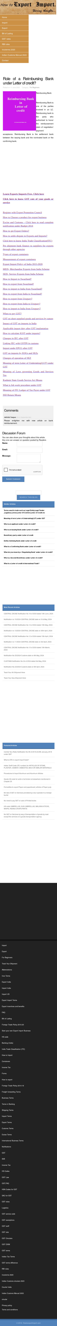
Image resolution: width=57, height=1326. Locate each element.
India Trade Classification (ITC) (13, 1049)
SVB (3, 1159)
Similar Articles (10, 504)
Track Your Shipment (9, 963)
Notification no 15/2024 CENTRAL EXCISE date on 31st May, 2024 (28, 619)
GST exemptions (8, 1220)
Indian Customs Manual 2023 (14, 55)
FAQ (3, 1012)
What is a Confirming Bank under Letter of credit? (22, 546)
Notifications (6, 1146)
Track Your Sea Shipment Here (15, 678)
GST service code (8, 1214)
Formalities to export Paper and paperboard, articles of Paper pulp (27, 787)
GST (3, 1153)
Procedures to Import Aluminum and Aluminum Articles (23, 773)
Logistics (5, 1208)
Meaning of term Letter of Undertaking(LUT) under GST (24, 518)
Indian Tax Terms (8, 1256)
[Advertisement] (28, 586)
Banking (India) (7, 1043)
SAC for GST (7, 1195)
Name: (5, 443)
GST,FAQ (5, 1183)
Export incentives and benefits (13, 1006)
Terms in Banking (8, 1104)
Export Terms (7, 1122)
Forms (4, 1073)
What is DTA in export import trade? (16, 760)
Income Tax (6, 1067)
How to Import (7, 1055)
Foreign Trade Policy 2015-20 (13, 1024)
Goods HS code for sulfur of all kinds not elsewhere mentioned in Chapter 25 (27, 780)
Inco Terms (6, 976)
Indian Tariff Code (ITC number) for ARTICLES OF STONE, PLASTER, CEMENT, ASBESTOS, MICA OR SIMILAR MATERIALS (27, 766)
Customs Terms (7, 1128)
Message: (6, 455)
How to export (7, 1079)
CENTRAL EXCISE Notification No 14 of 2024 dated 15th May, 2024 (28, 625)
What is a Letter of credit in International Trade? (21, 563)
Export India (6, 982)
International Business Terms (12, 1140)
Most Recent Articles (12, 607)
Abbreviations (7, 969)
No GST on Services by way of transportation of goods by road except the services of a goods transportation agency (26, 815)
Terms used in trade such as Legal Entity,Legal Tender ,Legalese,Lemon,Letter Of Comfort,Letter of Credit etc (24, 511)
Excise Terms (7, 1134)
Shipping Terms (7, 1110)
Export (4, 28)
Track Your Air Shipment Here (14, 672)
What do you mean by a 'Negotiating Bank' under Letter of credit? (28, 552)
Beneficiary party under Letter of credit (18, 535)
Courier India (7, 1287)
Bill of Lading (7, 33)
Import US (5, 994)
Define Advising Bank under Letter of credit (20, 541)
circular (4, 1299)
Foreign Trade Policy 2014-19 (13, 1085)
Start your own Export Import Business (16, 1031)
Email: (5, 449)
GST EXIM (6, 1244)
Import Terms (7, 1116)
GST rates (6, 38)
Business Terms (8, 1098)
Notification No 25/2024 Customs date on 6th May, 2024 (24, 655)
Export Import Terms (9, 1000)
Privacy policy (7, 1305)
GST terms (6, 1250)
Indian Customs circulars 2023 (13, 1281)
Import (4, 22)
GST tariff (5, 1226)
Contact (5, 60)
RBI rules (6, 44)
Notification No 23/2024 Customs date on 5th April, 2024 (24, 667)
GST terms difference (10, 1263)
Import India (6, 988)
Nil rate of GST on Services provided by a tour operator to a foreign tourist (28, 794)
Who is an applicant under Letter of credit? (20, 524)
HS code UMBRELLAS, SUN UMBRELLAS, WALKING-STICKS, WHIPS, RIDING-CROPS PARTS (26, 807)
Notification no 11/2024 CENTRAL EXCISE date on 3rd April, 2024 (27, 642)
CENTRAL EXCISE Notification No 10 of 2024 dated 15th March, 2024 (27, 648)
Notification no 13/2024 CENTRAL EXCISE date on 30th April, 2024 (28, 630)
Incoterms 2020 (8, 49)
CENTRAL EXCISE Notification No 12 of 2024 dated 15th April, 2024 (28, 636)
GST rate (5, 1232)
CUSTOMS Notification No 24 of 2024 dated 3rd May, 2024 (25, 661)
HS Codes (5, 1171)
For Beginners (34, 87)
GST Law (5, 1177)
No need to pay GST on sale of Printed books (20, 800)
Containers (6, 1061)
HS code (5, 1037)
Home (4, 17)
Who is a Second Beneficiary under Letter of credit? (23, 558)
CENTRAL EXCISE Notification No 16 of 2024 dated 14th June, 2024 (28, 613)
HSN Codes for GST (9, 1189)
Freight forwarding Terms (11, 1092)
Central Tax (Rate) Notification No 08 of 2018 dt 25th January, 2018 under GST (28, 753)
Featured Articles (10, 745)
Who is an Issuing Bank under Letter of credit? (21, 530)
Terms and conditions (10, 1309)
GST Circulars (7, 1238)
